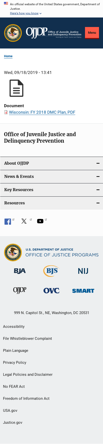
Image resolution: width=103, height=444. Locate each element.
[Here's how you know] (51, 8)
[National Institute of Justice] (83, 275)
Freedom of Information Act (26, 398)
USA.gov (10, 410)
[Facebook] (9, 222)
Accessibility (13, 326)
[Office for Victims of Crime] (52, 294)
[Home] (53, 33)
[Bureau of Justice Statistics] (51, 278)
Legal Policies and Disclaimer (27, 374)
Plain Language (15, 350)
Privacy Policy (14, 362)
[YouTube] (42, 222)
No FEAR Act (14, 386)
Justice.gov (12, 422)
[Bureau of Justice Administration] (20, 275)
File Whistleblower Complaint (27, 338)
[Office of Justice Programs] (13, 33)
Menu (92, 32)
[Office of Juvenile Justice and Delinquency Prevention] (19, 295)
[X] (25, 222)
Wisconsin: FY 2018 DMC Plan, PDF (42, 112)
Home (8, 56)
